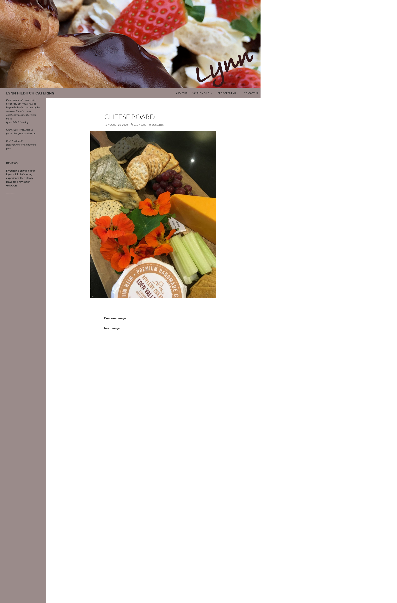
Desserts (158, 124)
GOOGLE (11, 185)
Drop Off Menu (227, 93)
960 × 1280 (140, 124)
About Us (181, 93)
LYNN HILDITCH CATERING (30, 93)
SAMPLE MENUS (200, 93)
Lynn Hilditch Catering (17, 122)
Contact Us (251, 93)
